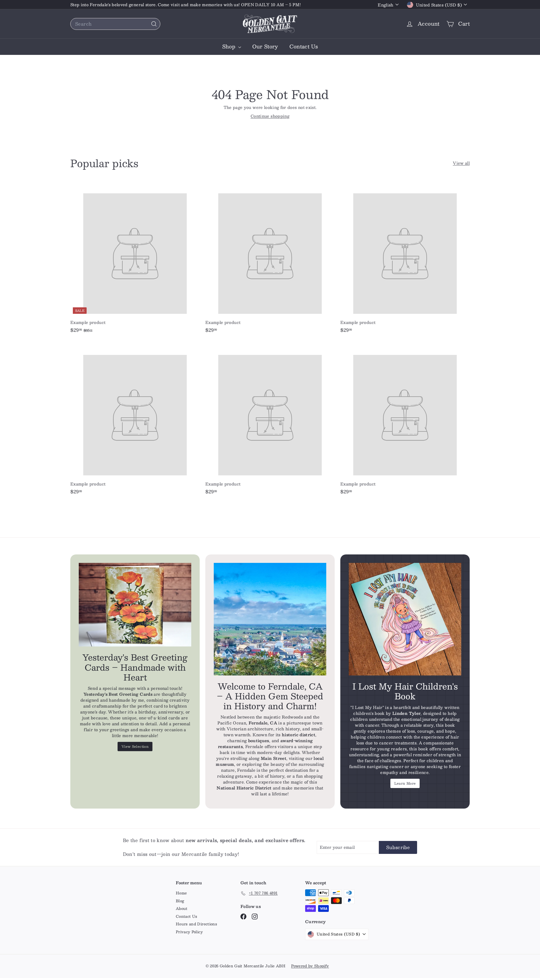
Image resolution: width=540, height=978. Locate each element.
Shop (229, 46)
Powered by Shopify (310, 966)
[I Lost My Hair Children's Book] (405, 619)
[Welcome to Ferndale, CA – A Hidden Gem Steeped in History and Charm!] (270, 619)
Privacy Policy (189, 932)
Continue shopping (270, 116)
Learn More (405, 783)
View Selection (135, 746)
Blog (180, 901)
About (182, 908)
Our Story (265, 46)
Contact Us (303, 46)
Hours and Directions (196, 924)
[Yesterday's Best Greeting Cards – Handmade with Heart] (135, 605)
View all (461, 163)
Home (181, 893)
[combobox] (115, 24)
